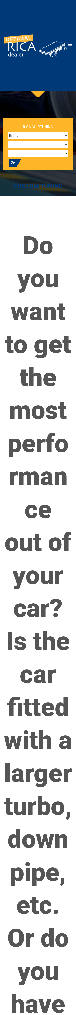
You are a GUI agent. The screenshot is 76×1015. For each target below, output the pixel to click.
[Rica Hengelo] (34, 46)
